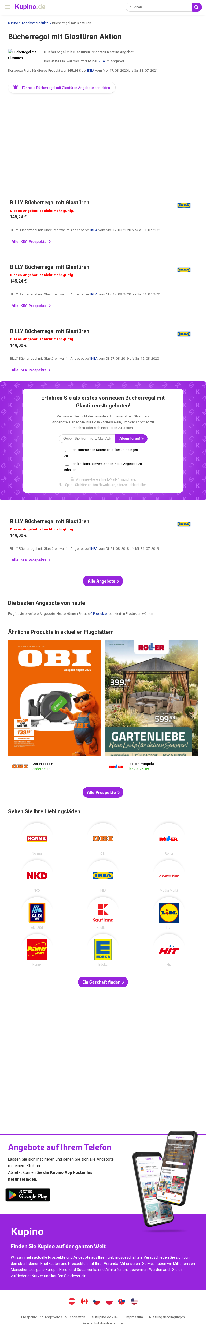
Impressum (134, 1317)
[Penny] (37, 950)
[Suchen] (197, 7)
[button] (62, 87)
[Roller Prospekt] (118, 766)
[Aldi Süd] (37, 913)
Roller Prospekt (151, 708)
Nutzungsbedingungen (167, 1317)
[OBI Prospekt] (21, 766)
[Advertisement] (103, 139)
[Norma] (37, 839)
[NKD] (37, 876)
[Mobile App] (27, 1195)
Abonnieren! (130, 438)
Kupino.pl (109, 1302)
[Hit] (169, 950)
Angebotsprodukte (35, 23)
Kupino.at (72, 1302)
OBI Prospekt (54, 708)
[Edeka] (103, 950)
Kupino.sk (122, 1302)
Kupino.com (134, 1302)
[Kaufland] (103, 913)
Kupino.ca (84, 1302)
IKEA (101, 61)
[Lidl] (169, 913)
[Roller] (169, 839)
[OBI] (103, 839)
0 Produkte (98, 614)
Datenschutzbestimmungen (103, 1323)
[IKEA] (103, 876)
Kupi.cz (97, 1302)
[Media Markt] (169, 876)
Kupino (13, 23)
